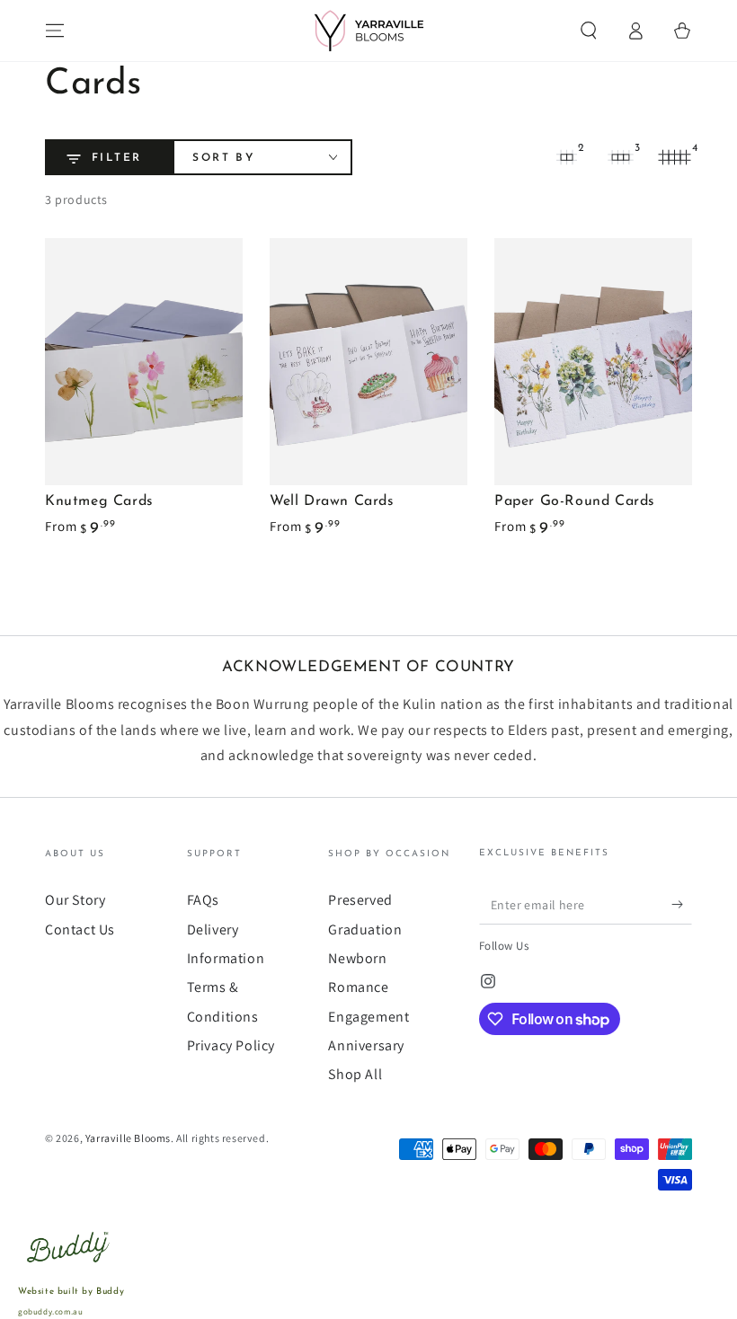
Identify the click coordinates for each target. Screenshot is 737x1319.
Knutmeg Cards (99, 501)
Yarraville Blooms (128, 1138)
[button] (588, 30)
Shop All (355, 1074)
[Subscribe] (681, 904)
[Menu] (54, 30)
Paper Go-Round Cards (574, 501)
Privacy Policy (231, 1045)
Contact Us (80, 929)
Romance (358, 987)
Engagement (368, 1016)
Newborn (357, 958)
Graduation (365, 929)
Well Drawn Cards (332, 501)
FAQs (203, 899)
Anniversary (366, 1045)
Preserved (360, 899)
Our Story (75, 899)
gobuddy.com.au (50, 1311)
